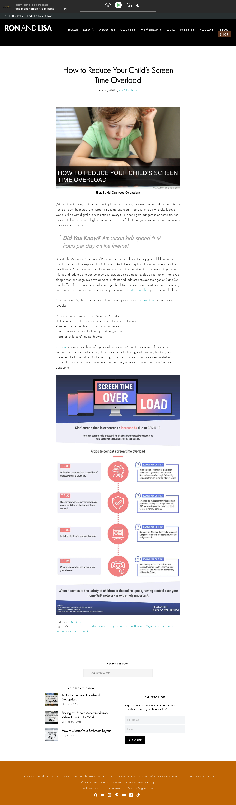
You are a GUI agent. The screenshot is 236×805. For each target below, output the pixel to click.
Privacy (112, 782)
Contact (141, 782)
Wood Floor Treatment (205, 776)
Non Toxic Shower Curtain (128, 776)
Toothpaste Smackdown (180, 776)
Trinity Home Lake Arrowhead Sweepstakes (81, 697)
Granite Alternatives (85, 776)
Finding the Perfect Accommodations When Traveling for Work (85, 715)
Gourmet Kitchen (28, 776)
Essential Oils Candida (62, 776)
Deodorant (43, 776)
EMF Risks (75, 622)
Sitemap (151, 782)
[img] (108, 5)
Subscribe (135, 740)
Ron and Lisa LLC (98, 782)
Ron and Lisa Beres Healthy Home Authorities (28, 28)
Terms (120, 782)
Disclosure (130, 782)
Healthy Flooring (105, 776)
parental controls (135, 290)
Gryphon (61, 347)
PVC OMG (149, 776)
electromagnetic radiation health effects (123, 626)
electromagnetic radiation (86, 626)
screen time (146, 300)
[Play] (119, 5)
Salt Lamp (162, 776)
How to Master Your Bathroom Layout (86, 730)
